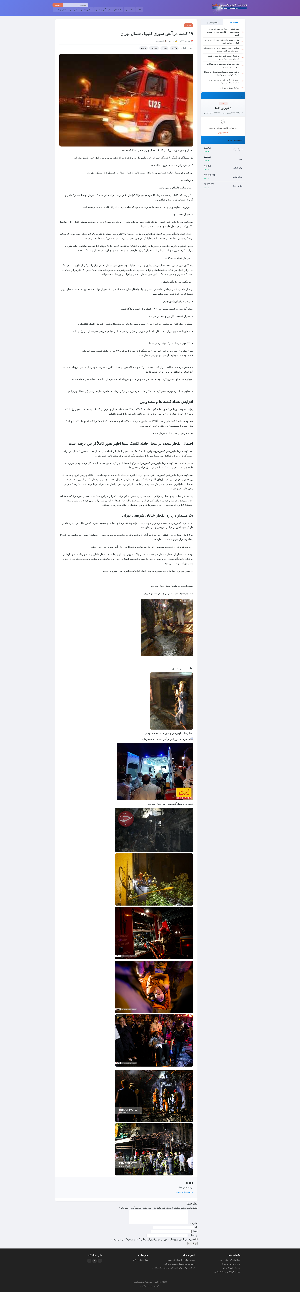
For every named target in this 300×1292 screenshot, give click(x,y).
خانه (139, 9)
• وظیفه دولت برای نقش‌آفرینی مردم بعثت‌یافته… (173, 1268)
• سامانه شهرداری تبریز (231, 1268)
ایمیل (195, 1231)
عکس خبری (86, 9)
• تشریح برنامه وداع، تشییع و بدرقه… (179, 1264)
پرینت (143, 48)
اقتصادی (118, 9)
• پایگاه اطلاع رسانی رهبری (229, 1260)
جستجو (58, 5)
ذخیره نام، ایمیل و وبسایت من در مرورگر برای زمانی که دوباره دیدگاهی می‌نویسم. (152, 1239)
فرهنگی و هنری (103, 9)
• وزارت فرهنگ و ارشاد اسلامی (227, 1271)
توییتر (164, 48)
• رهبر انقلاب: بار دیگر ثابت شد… (180, 1260)
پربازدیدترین (212, 22)
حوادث (188, 25)
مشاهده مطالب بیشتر (184, 1192)
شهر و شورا (60, 9)
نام (196, 1227)
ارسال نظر (192, 1243)
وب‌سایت (193, 1235)
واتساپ (154, 48)
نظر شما (193, 1223)
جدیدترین (234, 22)
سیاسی (73, 9)
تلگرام (174, 48)
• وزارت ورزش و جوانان (231, 1264)
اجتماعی (129, 9)
